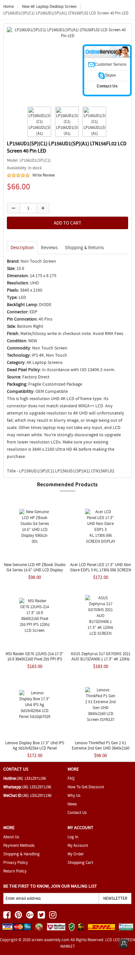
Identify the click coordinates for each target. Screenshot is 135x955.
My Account (78, 845)
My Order (76, 854)
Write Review (43, 175)
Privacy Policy (15, 862)
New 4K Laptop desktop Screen (49, 6)
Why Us (74, 795)
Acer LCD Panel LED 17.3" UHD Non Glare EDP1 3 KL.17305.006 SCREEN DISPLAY (100, 570)
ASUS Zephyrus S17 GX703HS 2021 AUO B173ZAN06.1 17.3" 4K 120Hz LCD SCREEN (100, 659)
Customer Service (110, 64)
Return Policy (15, 871)
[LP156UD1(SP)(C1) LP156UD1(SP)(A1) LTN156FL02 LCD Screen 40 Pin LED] (38, 122)
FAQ (71, 778)
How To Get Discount (86, 787)
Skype (110, 75)
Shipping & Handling (21, 854)
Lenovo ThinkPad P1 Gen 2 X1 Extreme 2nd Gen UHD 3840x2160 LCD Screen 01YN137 (100, 748)
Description (22, 247)
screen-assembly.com (50, 940)
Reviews (49, 247)
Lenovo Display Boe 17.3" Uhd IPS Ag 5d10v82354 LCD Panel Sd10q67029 (34, 748)
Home (8, 6)
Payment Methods (18, 845)
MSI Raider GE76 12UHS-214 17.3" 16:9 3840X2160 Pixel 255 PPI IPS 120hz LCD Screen (35, 659)
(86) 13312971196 (31, 778)
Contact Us (77, 812)
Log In (73, 837)
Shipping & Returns (84, 247)
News (72, 804)
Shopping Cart (80, 862)
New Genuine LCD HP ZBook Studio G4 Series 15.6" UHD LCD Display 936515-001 (35, 570)
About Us (11, 837)
